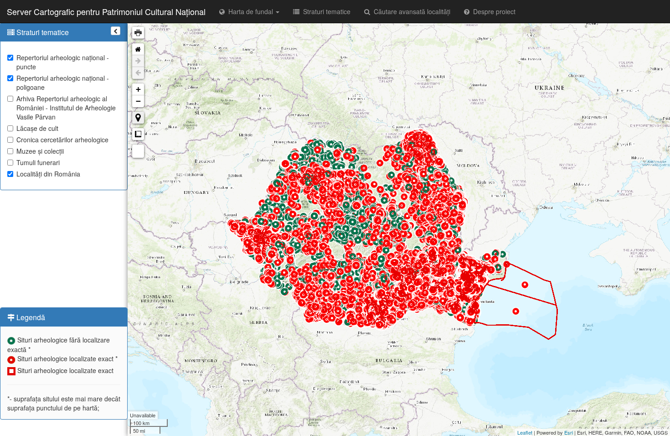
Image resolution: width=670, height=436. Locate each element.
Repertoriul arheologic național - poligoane (62, 82)
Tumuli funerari (38, 162)
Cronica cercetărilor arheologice (62, 139)
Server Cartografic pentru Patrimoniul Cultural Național (106, 11)
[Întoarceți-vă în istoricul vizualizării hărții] (138, 73)
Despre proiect (492, 11)
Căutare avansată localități (410, 11)
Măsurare (138, 134)
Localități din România (48, 173)
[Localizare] (138, 118)
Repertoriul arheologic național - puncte (62, 62)
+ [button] (138, 89)
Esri (568, 432)
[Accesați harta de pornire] (138, 49)
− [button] (138, 101)
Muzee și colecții (40, 151)
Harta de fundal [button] (250, 11)
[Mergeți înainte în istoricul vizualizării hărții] (138, 61)
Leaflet (524, 432)
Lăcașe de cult (37, 128)
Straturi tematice (324, 11)
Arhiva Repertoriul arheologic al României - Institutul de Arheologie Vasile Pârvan (66, 107)
